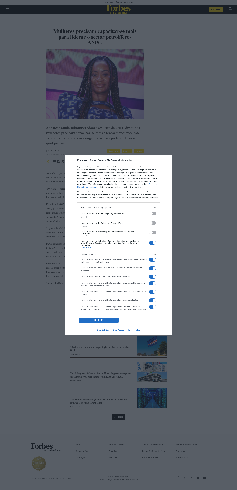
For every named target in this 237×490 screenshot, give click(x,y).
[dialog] (118, 245)
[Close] (166, 160)
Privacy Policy (134, 330)
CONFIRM (99, 320)
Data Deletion (103, 330)
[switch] (152, 213)
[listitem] (118, 207)
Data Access (118, 330)
